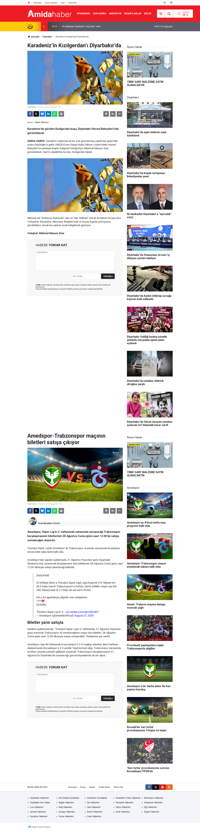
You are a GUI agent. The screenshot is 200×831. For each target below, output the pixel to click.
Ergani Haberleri (151, 811)
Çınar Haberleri (94, 816)
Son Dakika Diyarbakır (69, 798)
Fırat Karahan (45, 523)
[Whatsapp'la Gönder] (54, 114)
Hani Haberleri (94, 807)
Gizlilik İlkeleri (104, 787)
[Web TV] (164, 2)
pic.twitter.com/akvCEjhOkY (82, 611)
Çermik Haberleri (38, 811)
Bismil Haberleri (94, 811)
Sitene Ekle (72, 3)
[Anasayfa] (28, 3)
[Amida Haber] (49, 13)
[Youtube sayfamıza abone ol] (162, 787)
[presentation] (37, 26)
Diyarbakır (83, 13)
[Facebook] (30, 114)
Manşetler (37, 3)
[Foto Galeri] (171, 2)
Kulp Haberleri (65, 807)
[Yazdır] (61, 114)
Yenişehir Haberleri (124, 802)
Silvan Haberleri (66, 816)
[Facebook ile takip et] (148, 787)
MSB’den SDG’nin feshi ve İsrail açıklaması (82, 26)
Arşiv (63, 3)
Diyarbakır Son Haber (40, 802)
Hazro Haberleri (123, 807)
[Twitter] (36, 114)
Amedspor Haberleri (153, 798)
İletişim (92, 787)
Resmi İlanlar (132, 13)
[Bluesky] (42, 114)
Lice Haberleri (36, 807)
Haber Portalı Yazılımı (41, 827)
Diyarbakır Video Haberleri (128, 798)
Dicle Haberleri (123, 811)
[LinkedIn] (48, 114)
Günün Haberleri (51, 3)
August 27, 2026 (83, 615)
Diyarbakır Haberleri (39, 798)
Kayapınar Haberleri (153, 802)
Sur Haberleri (93, 802)
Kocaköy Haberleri (38, 816)
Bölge (147, 13)
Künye (83, 787)
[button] (106, 114)
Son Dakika (99, 13)
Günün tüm (163, 26)
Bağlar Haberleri (66, 802)
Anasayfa (35, 37)
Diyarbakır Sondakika (97, 798)
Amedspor (115, 13)
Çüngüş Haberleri (67, 811)
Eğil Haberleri (150, 807)
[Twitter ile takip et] (155, 787)
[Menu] (161, 13)
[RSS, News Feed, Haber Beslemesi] (169, 787)
